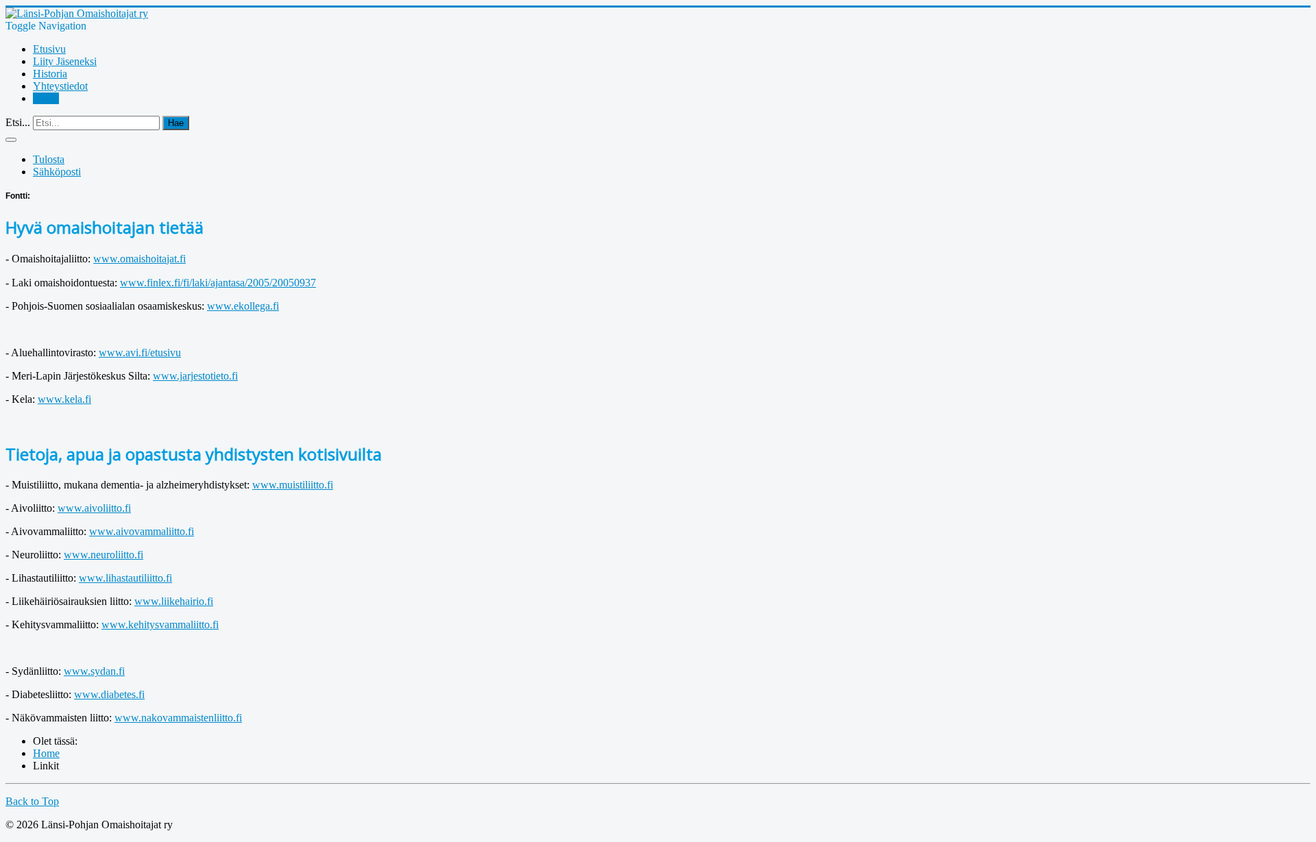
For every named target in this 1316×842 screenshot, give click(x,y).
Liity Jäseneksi (65, 61)
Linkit (46, 98)
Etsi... (17, 122)
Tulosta (48, 159)
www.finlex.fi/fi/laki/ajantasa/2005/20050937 (218, 282)
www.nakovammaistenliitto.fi (178, 717)
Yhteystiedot (60, 86)
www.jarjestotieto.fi (195, 376)
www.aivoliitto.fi (94, 508)
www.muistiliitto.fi (292, 485)
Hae (176, 123)
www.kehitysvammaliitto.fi (160, 624)
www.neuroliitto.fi (103, 554)
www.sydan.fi (94, 671)
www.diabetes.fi (109, 694)
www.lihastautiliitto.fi (125, 578)
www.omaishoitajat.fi (139, 258)
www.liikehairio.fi (173, 601)
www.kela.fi (64, 399)
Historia (50, 73)
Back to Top (32, 801)
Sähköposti (57, 171)
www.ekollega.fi (243, 306)
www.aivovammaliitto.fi (141, 531)
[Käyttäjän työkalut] (10, 140)
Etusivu (49, 49)
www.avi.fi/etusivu (140, 352)
